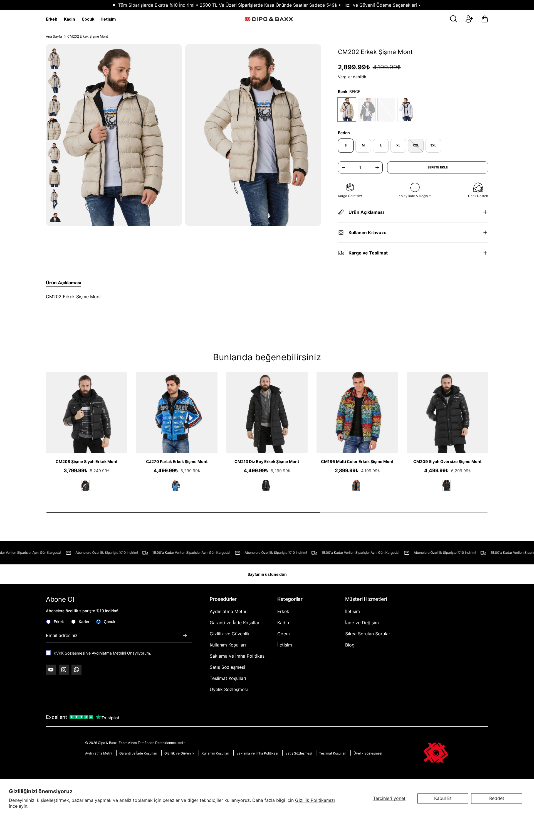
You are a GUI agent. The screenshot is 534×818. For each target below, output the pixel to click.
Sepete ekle (437, 167)
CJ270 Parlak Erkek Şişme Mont (177, 461)
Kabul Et (443, 798)
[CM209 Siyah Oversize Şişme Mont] (447, 412)
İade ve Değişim (362, 622)
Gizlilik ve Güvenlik (230, 633)
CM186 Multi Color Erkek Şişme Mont (357, 461)
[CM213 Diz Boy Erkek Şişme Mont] (267, 412)
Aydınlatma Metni (228, 611)
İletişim (108, 18)
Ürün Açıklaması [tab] (63, 282)
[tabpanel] (178, 296)
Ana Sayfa (54, 36)
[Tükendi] (386, 109)
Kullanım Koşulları (228, 645)
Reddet (496, 798)
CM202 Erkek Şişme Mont (87, 36)
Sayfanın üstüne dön (267, 574)
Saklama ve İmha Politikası (238, 656)
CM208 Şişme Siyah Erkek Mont (87, 461)
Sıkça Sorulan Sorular (367, 633)
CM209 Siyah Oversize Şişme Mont (447, 461)
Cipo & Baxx (107, 743)
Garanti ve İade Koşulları (235, 622)
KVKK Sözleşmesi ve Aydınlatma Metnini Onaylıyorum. (102, 653)
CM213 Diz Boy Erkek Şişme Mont (266, 461)
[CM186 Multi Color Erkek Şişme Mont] (357, 412)
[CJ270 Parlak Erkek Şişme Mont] (176, 412)
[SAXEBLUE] (176, 485)
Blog (350, 645)
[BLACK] (85, 485)
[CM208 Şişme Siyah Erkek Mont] (86, 412)
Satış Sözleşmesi (227, 667)
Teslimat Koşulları (228, 678)
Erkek (51, 18)
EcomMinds (128, 743)
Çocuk (88, 18)
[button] (485, 19)
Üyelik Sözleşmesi (229, 689)
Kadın (69, 18)
